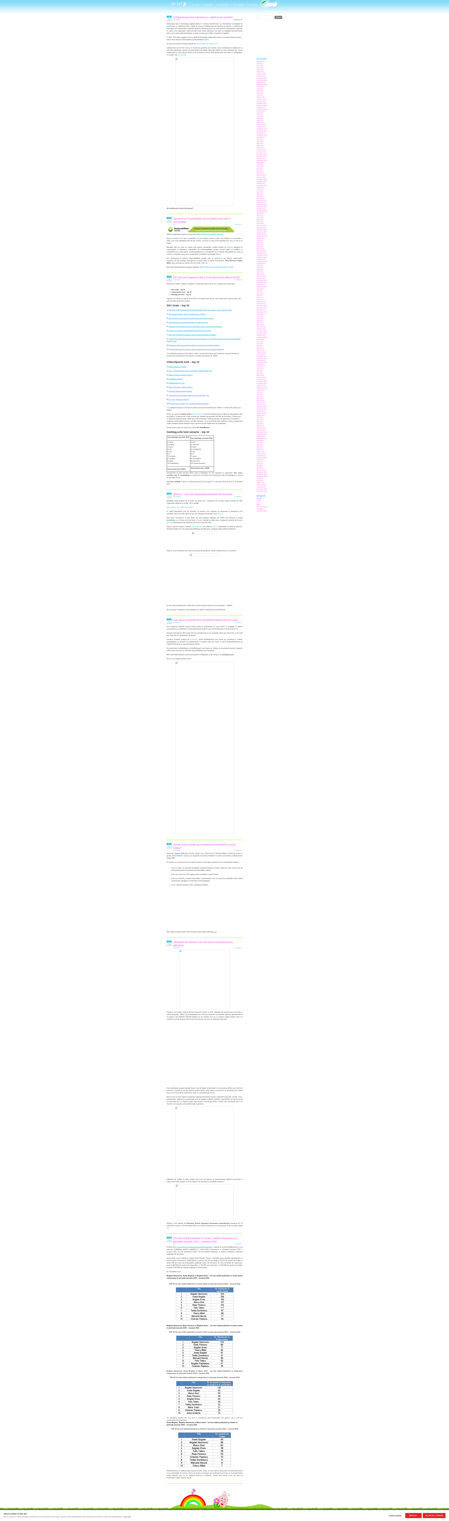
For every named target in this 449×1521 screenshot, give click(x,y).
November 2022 (262, 156)
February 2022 (261, 175)
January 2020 (261, 228)
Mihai (258, 504)
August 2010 (261, 459)
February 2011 (261, 453)
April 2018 (260, 272)
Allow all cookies (434, 1515)
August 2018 (261, 263)
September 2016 (262, 312)
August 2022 (261, 162)
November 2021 (262, 181)
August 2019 (261, 238)
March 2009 (260, 483)
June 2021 (260, 192)
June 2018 (260, 268)
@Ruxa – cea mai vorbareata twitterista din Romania (202, 494)
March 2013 (260, 400)
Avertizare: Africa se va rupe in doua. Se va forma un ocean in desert (193, 345)
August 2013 (261, 390)
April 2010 (260, 468)
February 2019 (261, 251)
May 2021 (260, 194)
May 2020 (260, 219)
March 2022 (260, 173)
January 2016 (261, 329)
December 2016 (262, 306)
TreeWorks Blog (262, 511)
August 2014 (261, 365)
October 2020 (261, 209)
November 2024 (262, 105)
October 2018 (261, 259)
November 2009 (262, 474)
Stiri (174, 224)
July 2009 (260, 478)
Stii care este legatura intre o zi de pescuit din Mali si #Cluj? (206, 277)
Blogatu (259, 498)
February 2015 (261, 352)
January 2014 (261, 379)
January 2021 (261, 202)
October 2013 (261, 386)
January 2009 (261, 487)
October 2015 (261, 335)
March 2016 (260, 325)
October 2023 (261, 133)
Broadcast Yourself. (176, 379)
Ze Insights (239, 5)
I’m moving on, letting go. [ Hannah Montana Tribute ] (189, 403)
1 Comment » (238, 224)
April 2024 (260, 120)
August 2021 (261, 188)
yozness (170, 522)
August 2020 (261, 213)
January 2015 (261, 354)
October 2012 (261, 411)
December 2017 (262, 280)
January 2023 (261, 152)
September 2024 (262, 110)
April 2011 (260, 449)
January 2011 (261, 455)
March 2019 (260, 249)
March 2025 (260, 97)
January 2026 (261, 76)
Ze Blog (254, 5)
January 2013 (261, 405)
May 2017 (260, 295)
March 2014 (260, 375)
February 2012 (261, 428)
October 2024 (261, 108)
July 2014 (260, 367)
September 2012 (262, 413)
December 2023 (262, 129)
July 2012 (260, 417)
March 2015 (260, 350)
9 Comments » (238, 496)
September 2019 (262, 236)
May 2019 (260, 244)
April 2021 (260, 196)
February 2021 (261, 200)
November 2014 (262, 358)
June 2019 (260, 242)
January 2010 (261, 470)
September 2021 (262, 185)
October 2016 (261, 310)
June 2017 (260, 293)
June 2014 (260, 369)
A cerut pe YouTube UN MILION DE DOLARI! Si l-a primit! (189, 330)
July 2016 (260, 316)
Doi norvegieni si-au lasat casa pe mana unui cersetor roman (191, 318)
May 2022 (260, 169)
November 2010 (262, 457)
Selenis (230, 247)
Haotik (259, 500)
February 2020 (261, 225)
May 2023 (260, 143)
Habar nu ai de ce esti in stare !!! (181, 375)
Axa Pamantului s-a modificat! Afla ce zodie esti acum (188, 322)
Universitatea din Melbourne (206, 44)
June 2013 (260, 394)
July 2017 (260, 291)
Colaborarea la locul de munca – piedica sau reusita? (203, 17)
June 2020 (260, 217)
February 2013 (261, 402)
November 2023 (262, 131)
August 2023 (261, 137)
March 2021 (260, 198)
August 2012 (261, 415)
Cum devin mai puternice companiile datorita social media (205, 620)
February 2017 (261, 301)
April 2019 (260, 247)
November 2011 (262, 434)
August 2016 (261, 314)
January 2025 (261, 101)
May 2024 (260, 118)
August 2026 (261, 61)
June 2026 (260, 65)
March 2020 (260, 223)
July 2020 (260, 215)
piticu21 (220, 514)
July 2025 (260, 89)
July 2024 (260, 114)
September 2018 (262, 261)
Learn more (127, 1517)
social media (176, 279)
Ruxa (215, 526)
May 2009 (260, 480)
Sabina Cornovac (262, 507)
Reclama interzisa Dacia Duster (180, 391)
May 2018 (260, 270)
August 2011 (261, 440)
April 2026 (260, 70)
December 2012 (262, 407)
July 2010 (260, 461)
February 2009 (261, 485)
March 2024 (260, 122)
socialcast (181, 55)
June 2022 (260, 167)
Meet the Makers (269, 4)
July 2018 (260, 266)
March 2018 (260, 274)
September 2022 (262, 160)
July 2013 (260, 392)
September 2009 (262, 476)
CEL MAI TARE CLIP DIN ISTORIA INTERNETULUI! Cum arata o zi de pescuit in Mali (200, 310)
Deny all (413, 1515)
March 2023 (260, 148)
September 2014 (262, 362)
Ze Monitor (223, 5)
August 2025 (261, 86)
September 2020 (262, 211)
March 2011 (260, 451)
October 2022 (261, 158)
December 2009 (262, 472)
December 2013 (262, 381)
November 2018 (262, 257)
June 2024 (260, 116)
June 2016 (260, 318)
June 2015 (260, 343)
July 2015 (260, 341)
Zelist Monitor (177, 496)
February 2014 (261, 377)
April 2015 (260, 348)
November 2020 (262, 207)
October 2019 (261, 234)
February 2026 (261, 74)
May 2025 (260, 93)
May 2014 (260, 371)
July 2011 (260, 443)
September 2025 (262, 84)
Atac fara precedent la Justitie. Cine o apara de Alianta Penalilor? (192, 335)
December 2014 (262, 356)
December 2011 (262, 432)
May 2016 (260, 320)
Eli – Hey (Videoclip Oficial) (178, 399)
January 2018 (261, 278)
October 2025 (261, 82)
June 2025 (260, 91)
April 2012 (260, 424)
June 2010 (260, 464)
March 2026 (260, 72)
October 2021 (261, 183)
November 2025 (262, 80)
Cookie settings (395, 1515)
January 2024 (261, 126)
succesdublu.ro (198, 414)
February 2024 (261, 124)
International (176, 19)
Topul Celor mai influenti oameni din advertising (195, 1247)
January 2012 (261, 430)
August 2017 (261, 289)
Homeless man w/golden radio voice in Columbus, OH (189, 395)
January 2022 (261, 177)
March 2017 (260, 299)
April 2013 (260, 398)
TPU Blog (260, 509)
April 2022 (260, 171)
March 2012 (260, 426)
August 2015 (261, 339)
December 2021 (262, 179)
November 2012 (262, 409)
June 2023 (260, 141)
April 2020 (260, 221)
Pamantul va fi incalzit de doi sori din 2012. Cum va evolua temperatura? (195, 326)
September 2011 (262, 438)
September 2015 (262, 337)
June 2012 (260, 419)
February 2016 (261, 327)
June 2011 (260, 445)
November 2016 (262, 308)
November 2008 (262, 491)
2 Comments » (238, 850)
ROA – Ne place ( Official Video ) (181, 387)
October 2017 (261, 284)
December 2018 (262, 255)
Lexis (258, 502)
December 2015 (262, 331)
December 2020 (262, 204)
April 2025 (260, 95)
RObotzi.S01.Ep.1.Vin (177, 383)
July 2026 (260, 63)
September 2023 (262, 135)
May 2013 (260, 396)
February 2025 (261, 99)
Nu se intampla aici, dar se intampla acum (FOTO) (187, 314)
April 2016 (260, 322)
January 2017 (261, 303)
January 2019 (261, 253)
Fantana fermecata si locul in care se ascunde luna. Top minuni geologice (197, 349)
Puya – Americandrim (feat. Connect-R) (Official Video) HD (190, 371)
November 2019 (262, 232)
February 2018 (261, 276)
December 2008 (262, 489)
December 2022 (262, 154)
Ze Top (195, 5)
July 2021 (260, 190)
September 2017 (262, 287)
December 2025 (262, 78)
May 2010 (260, 466)
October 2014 (261, 360)
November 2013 (262, 384)
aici (215, 932)
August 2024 (261, 112)
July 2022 (260, 164)
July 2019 (260, 240)
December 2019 (262, 230)
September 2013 (262, 388)
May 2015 (260, 346)
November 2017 (262, 282)
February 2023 (261, 150)
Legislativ (208, 5)
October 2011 (261, 436)
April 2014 (260, 373)
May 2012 (260, 421)
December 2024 (262, 103)
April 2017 (260, 297)
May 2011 (260, 447)
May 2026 (260, 67)
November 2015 (262, 333)
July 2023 (260, 139)
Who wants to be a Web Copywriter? (180, 507)
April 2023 (260, 145)
